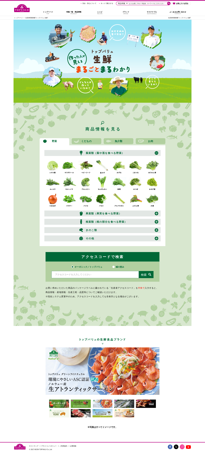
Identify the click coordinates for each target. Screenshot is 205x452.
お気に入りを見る (182, 3)
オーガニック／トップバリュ (88, 267)
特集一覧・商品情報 (73, 12)
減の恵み (120, 267)
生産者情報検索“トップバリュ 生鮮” (36, 18)
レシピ (99, 12)
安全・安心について (89, 3)
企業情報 (73, 446)
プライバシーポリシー (49, 446)
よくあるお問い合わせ (178, 12)
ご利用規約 (63, 446)
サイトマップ (33, 446)
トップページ (48, 12)
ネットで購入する (107, 3)
